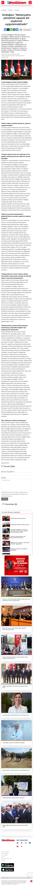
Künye (2, 856)
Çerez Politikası (4, 853)
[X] (21, 842)
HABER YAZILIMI (5, 877)
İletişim (3, 860)
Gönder (4, 499)
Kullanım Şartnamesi (6, 858)
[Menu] (30, 2)
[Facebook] (17, 842)
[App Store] (16, 869)
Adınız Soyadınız (7, 472)
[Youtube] (17, 846)
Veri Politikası (4, 855)
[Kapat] (31, 881)
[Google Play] (16, 865)
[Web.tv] (21, 846)
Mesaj (3, 478)
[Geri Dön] (2, 2)
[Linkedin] (29, 842)
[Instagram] (25, 842)
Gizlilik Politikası (5, 851)
